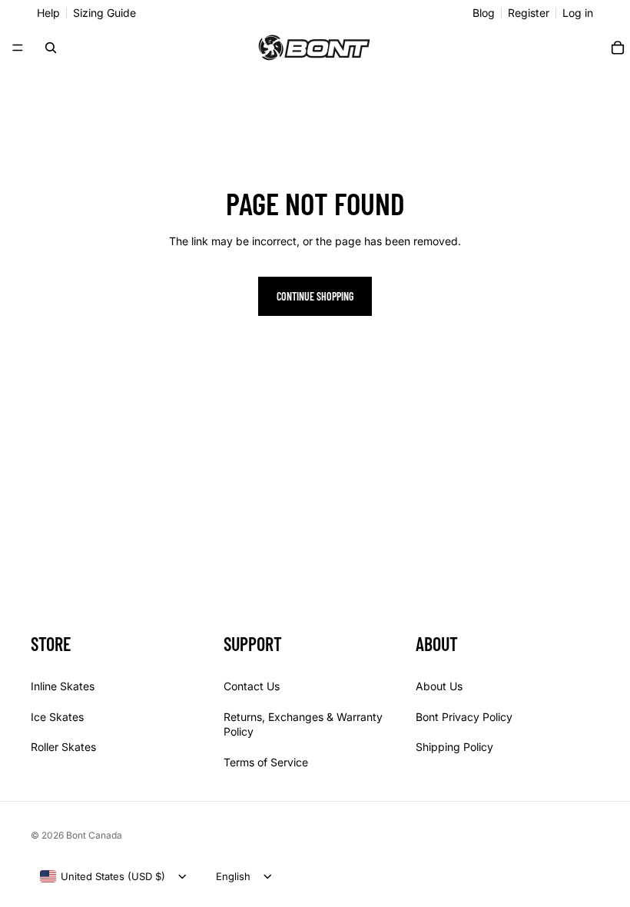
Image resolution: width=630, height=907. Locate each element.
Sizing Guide (104, 13)
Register (528, 13)
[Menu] (17, 47)
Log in (577, 13)
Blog (483, 13)
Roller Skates (63, 746)
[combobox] (102, 876)
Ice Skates (57, 716)
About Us (439, 686)
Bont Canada (94, 835)
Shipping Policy (454, 746)
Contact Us (252, 686)
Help (48, 13)
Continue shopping (315, 296)
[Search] (51, 48)
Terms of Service (266, 761)
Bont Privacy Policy (464, 716)
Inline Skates (62, 686)
